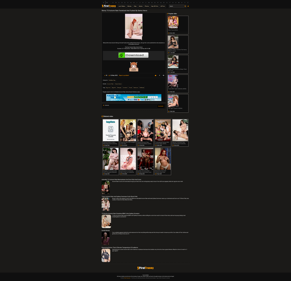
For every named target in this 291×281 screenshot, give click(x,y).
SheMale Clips (112, 80)
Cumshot (125, 87)
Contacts (168, 278)
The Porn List (134, 278)
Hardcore (136, 87)
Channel (163, 278)
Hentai (140, 6)
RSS (160, 278)
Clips (135, 6)
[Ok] (155, 75)
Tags (157, 278)
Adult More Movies (141, 278)
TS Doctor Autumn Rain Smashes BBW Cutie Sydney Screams (120, 213)
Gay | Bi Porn (154, 6)
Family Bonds (106, 230)
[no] (163, 75)
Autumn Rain (110, 84)
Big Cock (108, 87)
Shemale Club (149, 278)
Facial (130, 87)
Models (154, 278)
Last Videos (122, 6)
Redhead (142, 87)
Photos (147, 6)
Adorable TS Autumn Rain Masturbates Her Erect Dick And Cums (121, 179)
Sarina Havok (118, 84)
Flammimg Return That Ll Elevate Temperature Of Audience (120, 247)
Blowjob (119, 87)
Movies (129, 6)
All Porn (163, 6)
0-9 (107, 2)
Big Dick (114, 87)
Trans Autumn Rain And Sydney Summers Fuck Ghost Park (119, 196)
